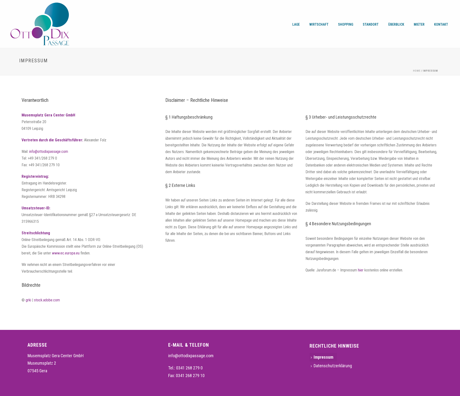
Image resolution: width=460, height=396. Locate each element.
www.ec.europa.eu (66, 253)
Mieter (419, 24)
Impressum (323, 357)
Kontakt (441, 24)
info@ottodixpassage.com (48, 151)
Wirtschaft (318, 24)
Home (416, 70)
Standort (371, 24)
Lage (296, 24)
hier (361, 270)
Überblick (396, 24)
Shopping (345, 24)
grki (28, 300)
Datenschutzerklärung (333, 365)
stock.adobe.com (47, 300)
